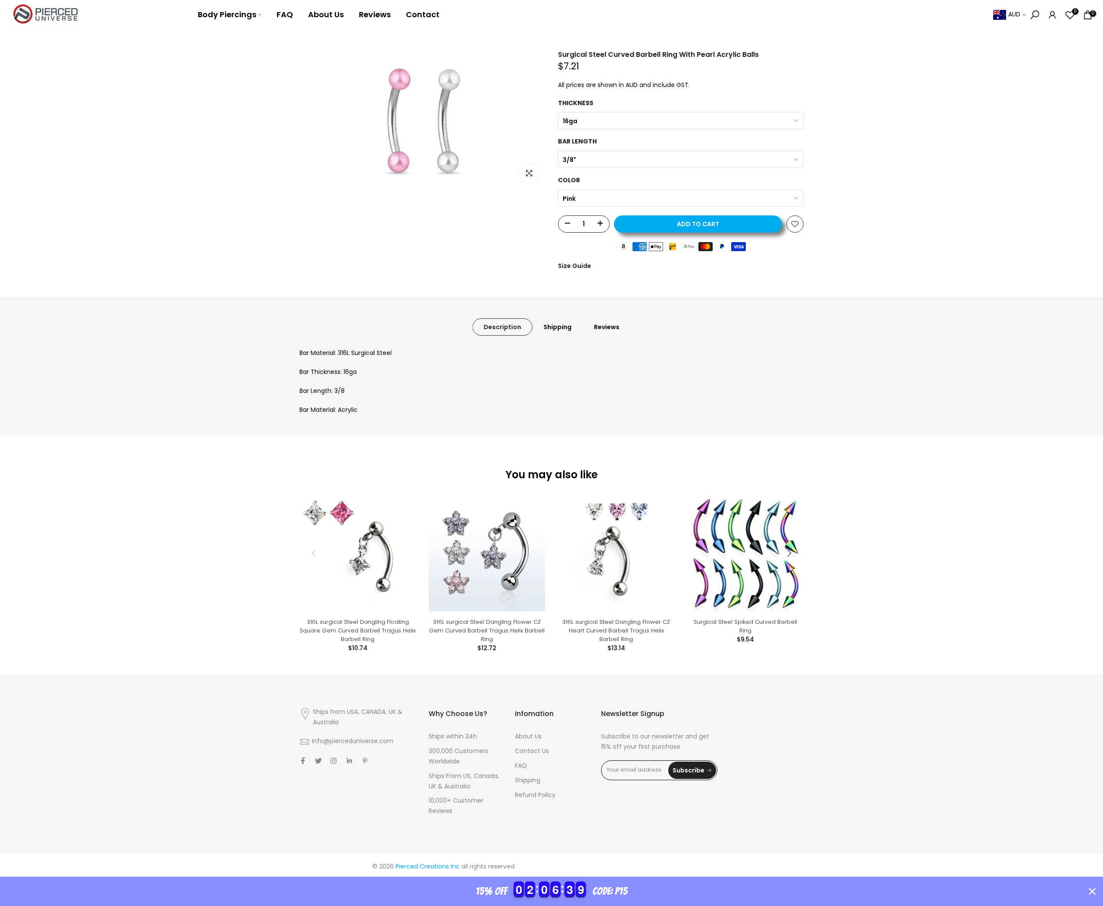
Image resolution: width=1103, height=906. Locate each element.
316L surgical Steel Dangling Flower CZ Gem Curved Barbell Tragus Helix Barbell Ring (487, 630)
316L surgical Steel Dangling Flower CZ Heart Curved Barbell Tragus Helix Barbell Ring (616, 630)
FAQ (285, 14)
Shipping (558, 327)
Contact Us (532, 751)
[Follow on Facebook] (302, 761)
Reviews (375, 14)
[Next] (788, 553)
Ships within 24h (453, 737)
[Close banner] (1092, 891)
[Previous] (314, 553)
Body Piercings (227, 14)
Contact (422, 14)
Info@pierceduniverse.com (352, 741)
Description (502, 327)
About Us (326, 14)
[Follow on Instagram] (333, 761)
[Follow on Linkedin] (349, 761)
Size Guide (574, 266)
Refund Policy (535, 795)
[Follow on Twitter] (318, 761)
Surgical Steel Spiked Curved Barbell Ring (745, 626)
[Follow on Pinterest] (365, 761)
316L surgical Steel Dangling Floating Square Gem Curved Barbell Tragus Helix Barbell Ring (357, 630)
